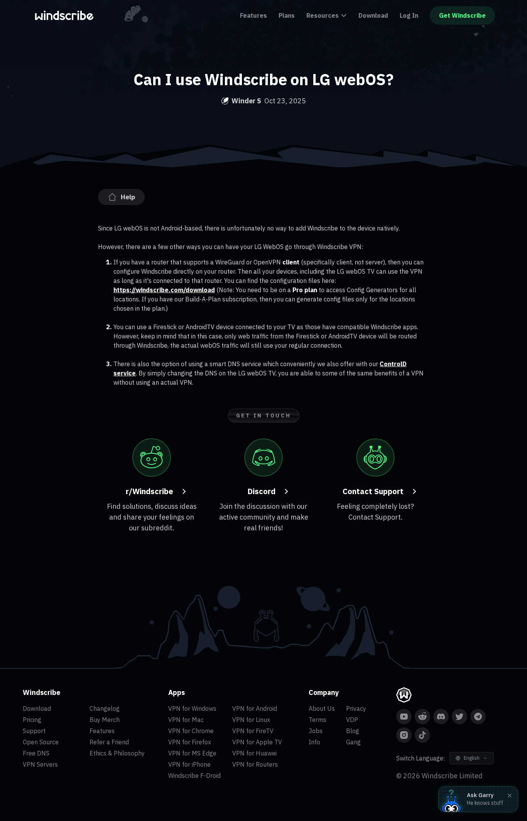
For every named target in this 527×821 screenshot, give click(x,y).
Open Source (41, 742)
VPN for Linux (251, 719)
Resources (322, 15)
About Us (322, 708)
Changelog (105, 708)
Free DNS (36, 753)
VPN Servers (40, 764)
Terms (317, 719)
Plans (287, 15)
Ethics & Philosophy (117, 753)
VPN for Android (254, 708)
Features (253, 15)
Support (34, 731)
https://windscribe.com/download (164, 290)
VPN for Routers (255, 764)
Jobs (316, 731)
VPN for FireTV (253, 731)
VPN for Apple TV (257, 742)
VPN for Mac (186, 719)
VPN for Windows (192, 708)
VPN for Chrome (191, 731)
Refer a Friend (109, 742)
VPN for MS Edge (192, 753)
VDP (352, 719)
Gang (353, 742)
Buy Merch (105, 719)
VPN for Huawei (254, 753)
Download (373, 15)
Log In (409, 15)
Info (314, 742)
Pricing (32, 719)
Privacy (356, 708)
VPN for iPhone (189, 764)
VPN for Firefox (189, 742)
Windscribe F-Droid (194, 775)
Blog (352, 731)
